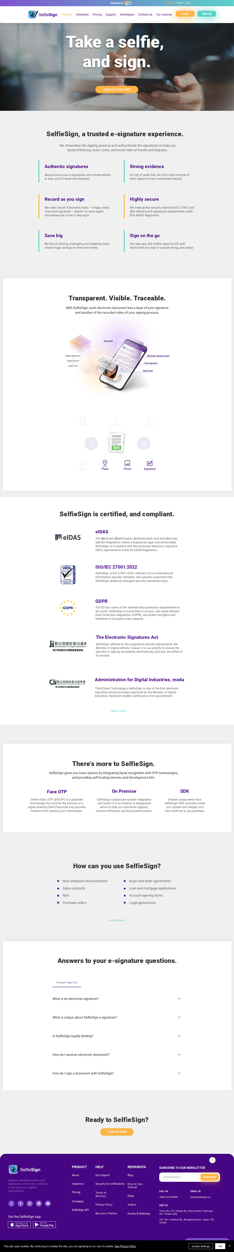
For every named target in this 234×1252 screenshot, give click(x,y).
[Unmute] (59, 478)
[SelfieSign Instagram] (30, 1203)
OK (220, 1246)
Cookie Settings (201, 1246)
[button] (97, 15)
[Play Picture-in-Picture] (174, 478)
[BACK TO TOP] (212, 1160)
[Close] (229, 1246)
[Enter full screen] (180, 478)
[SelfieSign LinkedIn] (39, 1203)
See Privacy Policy (125, 1246)
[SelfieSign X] (11, 1203)
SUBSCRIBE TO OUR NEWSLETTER (182, 1167)
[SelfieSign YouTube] (48, 1203)
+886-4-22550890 (168, 1197)
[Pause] (53, 478)
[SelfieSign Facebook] (20, 1203)
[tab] (66, 982)
